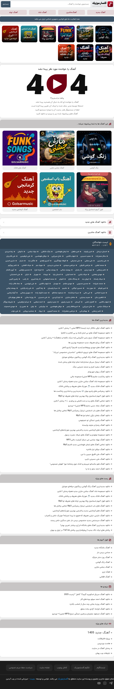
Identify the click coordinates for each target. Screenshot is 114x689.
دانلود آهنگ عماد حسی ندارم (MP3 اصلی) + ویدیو (89, 405)
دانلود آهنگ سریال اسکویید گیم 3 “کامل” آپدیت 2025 (87, 594)
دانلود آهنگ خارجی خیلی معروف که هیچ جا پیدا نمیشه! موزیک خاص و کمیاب (77, 515)
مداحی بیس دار (103, 552)
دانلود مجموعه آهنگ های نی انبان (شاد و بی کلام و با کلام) (85, 333)
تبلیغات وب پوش (103, 653)
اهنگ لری (106, 572)
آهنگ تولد (13, 12)
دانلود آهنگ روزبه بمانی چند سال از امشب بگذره (90, 604)
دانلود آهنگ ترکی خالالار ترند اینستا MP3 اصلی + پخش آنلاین (84, 328)
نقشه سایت (45, 667)
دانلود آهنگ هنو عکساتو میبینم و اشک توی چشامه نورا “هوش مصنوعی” (80, 464)
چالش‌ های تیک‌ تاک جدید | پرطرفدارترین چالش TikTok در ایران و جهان (80, 530)
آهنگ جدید (100, 12)
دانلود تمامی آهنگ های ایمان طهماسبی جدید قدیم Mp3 (86, 444)
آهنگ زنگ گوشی (103, 562)
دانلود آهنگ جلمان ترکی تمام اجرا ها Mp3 (93, 415)
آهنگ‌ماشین (71, 12)
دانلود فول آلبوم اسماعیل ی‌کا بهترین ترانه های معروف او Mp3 (84, 396)
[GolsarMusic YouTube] (99, 683)
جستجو (6, 4)
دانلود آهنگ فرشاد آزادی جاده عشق (95, 609)
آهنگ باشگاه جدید (102, 547)
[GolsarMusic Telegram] (111, 683)
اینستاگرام (101, 667)
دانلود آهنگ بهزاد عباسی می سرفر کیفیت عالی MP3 (88, 439)
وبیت (32, 679)
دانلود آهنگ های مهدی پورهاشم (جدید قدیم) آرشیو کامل (86, 347)
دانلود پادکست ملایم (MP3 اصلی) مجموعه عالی (90, 376)
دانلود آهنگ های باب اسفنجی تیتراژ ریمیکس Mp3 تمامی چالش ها (82, 410)
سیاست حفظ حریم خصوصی (20, 667)
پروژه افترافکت (104, 638)
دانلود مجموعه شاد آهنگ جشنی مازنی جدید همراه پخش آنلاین (83, 381)
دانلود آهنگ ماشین (97, 232)
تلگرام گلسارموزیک (82, 667)
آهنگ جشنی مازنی (102, 567)
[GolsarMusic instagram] (104, 683)
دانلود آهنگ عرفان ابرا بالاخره (98, 449)
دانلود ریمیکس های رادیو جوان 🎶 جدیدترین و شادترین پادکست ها (82, 391)
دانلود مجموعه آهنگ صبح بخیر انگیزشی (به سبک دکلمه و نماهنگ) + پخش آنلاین (75, 338)
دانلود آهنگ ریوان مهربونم (99, 372)
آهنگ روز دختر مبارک (101, 557)
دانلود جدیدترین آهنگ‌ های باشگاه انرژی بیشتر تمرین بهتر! (85, 525)
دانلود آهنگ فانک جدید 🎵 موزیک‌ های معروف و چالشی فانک (84, 386)
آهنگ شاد (42, 12)
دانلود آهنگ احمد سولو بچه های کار (95, 599)
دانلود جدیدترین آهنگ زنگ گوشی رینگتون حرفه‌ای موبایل (86, 357)
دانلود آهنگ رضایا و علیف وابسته (96, 425)
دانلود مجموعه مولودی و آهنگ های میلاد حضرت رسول (87, 435)
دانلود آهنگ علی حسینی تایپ (97, 459)
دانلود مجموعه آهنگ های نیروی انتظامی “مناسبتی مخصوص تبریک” (81, 352)
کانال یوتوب (62, 667)
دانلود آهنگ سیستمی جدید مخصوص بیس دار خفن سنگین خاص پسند (80, 520)
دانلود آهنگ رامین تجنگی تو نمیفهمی (94, 420)
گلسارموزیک (102, 4)
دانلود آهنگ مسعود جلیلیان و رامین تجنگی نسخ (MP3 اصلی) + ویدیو (81, 614)
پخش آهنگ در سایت (101, 648)
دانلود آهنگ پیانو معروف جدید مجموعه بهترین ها (89, 342)
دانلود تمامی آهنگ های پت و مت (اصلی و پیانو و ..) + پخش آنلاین (82, 401)
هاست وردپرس (103, 643)
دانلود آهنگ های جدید (95, 222)
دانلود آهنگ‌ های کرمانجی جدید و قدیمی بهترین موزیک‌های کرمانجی (81, 430)
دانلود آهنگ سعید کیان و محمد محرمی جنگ (91, 367)
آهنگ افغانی (105, 577)
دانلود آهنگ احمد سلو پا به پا (98, 469)
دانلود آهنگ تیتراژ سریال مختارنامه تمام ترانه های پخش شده (84, 362)
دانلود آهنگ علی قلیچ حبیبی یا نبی (95, 454)
